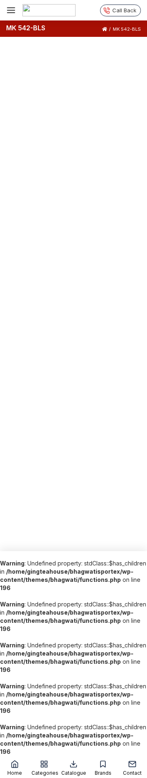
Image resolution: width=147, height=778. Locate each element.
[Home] (104, 29)
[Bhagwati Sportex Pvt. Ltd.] (49, 10)
